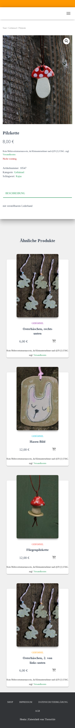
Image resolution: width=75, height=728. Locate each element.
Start (5, 28)
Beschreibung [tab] (15, 193)
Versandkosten (9, 154)
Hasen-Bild (37, 441)
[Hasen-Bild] (37, 398)
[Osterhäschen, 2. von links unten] (37, 615)
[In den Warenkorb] (54, 341)
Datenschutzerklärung (53, 702)
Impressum (25, 702)
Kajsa (18, 176)
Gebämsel (12, 28)
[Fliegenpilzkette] (37, 506)
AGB (37, 711)
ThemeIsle (50, 719)
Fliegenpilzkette (37, 550)
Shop (10, 702)
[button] (66, 41)
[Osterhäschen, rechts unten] (37, 285)
